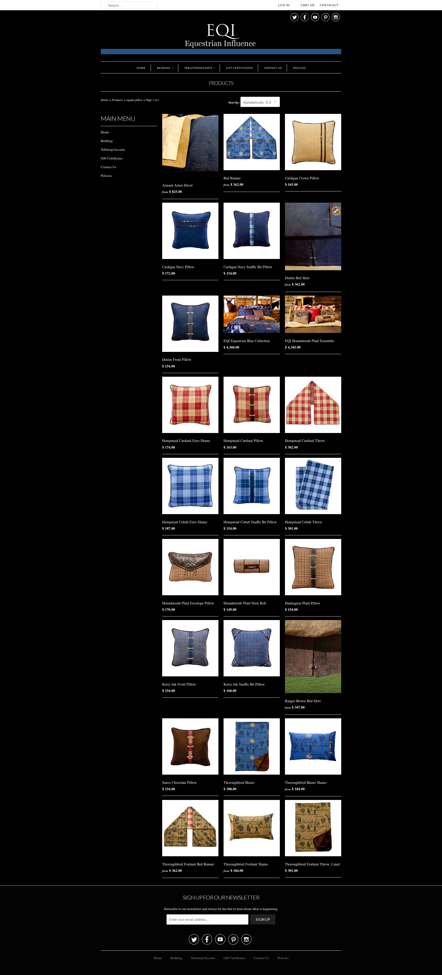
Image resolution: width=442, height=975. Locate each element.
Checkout (329, 5)
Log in (284, 5)
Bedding (165, 67)
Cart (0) (308, 5)
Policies (299, 67)
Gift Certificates (239, 67)
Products (221, 83)
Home (141, 67)
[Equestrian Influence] (221, 39)
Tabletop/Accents (199, 67)
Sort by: (234, 102)
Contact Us (273, 67)
